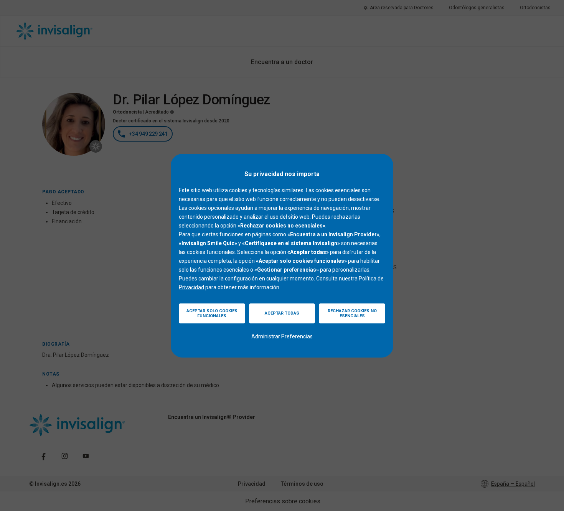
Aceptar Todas (282, 313)
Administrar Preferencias (282, 336)
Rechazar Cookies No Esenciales (352, 313)
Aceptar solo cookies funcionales (211, 313)
